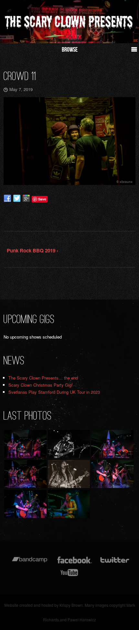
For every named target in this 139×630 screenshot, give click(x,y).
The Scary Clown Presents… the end (43, 378)
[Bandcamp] (29, 563)
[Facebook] (74, 563)
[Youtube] (69, 575)
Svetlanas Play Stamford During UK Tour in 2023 (54, 392)
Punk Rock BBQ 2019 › (32, 250)
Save (42, 199)
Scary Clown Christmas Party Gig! (40, 385)
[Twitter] (114, 563)
